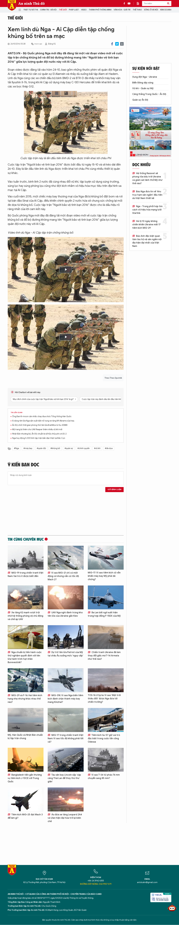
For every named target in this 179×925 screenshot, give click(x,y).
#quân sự (69, 448)
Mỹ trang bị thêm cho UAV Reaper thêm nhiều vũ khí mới (37, 429)
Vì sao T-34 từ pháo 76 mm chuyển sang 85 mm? (104, 776)
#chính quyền (83, 448)
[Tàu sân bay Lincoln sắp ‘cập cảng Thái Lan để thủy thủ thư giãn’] (65, 760)
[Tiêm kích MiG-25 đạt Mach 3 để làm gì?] (25, 799)
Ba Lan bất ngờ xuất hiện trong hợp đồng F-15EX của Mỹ (104, 614)
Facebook (112, 44)
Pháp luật (74, 10)
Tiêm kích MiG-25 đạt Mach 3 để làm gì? (25, 816)
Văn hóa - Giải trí (122, 10)
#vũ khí (97, 448)
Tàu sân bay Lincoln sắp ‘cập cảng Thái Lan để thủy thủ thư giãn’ (64, 778)
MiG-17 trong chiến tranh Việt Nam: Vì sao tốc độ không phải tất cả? (65, 738)
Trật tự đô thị (30, 10)
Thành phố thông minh (100, 10)
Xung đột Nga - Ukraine (144, 77)
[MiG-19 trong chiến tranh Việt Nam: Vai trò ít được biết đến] (25, 558)
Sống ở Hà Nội (151, 10)
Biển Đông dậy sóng (142, 82)
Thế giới (63, 10)
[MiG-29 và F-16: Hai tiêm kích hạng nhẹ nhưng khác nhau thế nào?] (25, 680)
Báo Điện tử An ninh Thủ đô (12, 5)
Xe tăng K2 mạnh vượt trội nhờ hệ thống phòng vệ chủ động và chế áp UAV (25, 616)
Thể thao (137, 10)
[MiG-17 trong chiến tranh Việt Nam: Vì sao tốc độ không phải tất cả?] (65, 720)
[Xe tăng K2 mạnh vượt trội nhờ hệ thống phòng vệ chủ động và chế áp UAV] (25, 597)
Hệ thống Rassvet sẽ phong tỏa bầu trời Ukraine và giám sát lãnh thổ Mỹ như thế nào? (147, 178)
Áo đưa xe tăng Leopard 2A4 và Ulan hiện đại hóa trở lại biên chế (65, 818)
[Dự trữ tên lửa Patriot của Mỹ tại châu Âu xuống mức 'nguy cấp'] (65, 637)
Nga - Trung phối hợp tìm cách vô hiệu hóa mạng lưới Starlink (147, 209)
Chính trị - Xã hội (48, 10)
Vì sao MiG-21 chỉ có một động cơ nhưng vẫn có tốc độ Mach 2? (63, 576)
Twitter (117, 44)
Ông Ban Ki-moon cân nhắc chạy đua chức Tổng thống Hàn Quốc (41, 416)
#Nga (16, 448)
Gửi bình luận (114, 489)
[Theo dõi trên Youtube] (129, 3)
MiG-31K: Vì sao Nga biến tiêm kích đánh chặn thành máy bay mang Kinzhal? (65, 699)
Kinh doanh (165, 10)
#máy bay (27, 448)
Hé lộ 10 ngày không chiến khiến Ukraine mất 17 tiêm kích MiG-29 (146, 224)
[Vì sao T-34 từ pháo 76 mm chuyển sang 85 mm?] (106, 760)
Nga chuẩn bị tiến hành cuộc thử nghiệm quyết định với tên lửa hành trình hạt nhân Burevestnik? (25, 657)
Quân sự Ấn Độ (140, 100)
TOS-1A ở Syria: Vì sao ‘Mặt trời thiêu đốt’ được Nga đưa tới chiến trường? (104, 698)
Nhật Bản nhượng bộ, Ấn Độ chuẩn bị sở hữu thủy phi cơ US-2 (39, 434)
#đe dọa (109, 448)
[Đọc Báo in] (139, 3)
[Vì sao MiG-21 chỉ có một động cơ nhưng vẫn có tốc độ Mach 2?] (65, 558)
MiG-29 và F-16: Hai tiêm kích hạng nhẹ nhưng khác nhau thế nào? (25, 699)
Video (84, 10)
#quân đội (41, 448)
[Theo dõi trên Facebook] (125, 3)
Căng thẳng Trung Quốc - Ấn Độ (149, 94)
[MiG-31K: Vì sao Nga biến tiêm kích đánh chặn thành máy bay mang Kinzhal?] (65, 680)
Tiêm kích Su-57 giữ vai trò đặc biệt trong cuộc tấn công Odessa (104, 738)
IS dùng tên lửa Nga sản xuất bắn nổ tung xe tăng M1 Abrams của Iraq (43, 421)
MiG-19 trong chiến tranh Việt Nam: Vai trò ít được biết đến (25, 574)
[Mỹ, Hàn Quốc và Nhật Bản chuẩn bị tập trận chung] (25, 720)
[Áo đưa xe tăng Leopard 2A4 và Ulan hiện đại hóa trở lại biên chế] (65, 799)
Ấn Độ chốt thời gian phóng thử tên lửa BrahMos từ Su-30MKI (39, 425)
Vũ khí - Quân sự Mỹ (143, 88)
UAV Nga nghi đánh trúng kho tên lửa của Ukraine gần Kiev (65, 614)
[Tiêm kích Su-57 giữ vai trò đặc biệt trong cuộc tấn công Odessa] (106, 720)
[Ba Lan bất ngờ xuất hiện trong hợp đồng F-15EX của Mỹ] (106, 597)
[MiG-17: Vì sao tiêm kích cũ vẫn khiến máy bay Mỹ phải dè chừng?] (106, 558)
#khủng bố (55, 448)
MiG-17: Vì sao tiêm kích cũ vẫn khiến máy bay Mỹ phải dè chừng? (104, 576)
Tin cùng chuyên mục (26, 539)
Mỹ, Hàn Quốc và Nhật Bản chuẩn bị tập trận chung (25, 737)
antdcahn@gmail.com (147, 882)
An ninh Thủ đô (31, 3)
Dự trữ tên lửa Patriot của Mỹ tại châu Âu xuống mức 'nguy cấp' (65, 654)
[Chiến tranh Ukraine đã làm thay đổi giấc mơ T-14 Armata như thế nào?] (106, 637)
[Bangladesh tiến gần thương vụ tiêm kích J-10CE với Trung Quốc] (25, 760)
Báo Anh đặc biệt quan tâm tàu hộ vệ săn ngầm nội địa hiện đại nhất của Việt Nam (147, 241)
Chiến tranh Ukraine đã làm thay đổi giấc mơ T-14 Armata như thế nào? (104, 655)
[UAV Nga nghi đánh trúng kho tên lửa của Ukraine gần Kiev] (65, 597)
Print (122, 44)
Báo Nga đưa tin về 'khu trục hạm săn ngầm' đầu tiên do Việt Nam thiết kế (147, 195)
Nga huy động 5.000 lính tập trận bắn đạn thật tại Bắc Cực (38, 438)
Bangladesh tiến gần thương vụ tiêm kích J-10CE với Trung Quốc (25, 778)
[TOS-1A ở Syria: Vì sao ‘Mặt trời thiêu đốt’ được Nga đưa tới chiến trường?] (106, 680)
